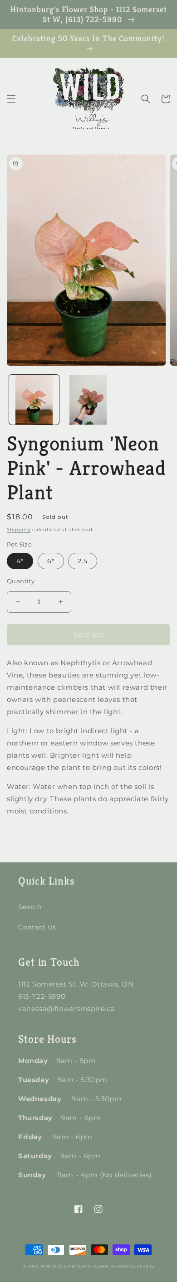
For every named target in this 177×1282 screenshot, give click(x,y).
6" (50, 561)
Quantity (20, 581)
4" (20, 561)
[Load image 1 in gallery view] (34, 400)
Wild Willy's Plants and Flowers (74, 1266)
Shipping (19, 529)
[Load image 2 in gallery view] (88, 400)
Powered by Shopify (132, 1266)
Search (30, 907)
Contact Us (37, 927)
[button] (11, 99)
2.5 (83, 561)
